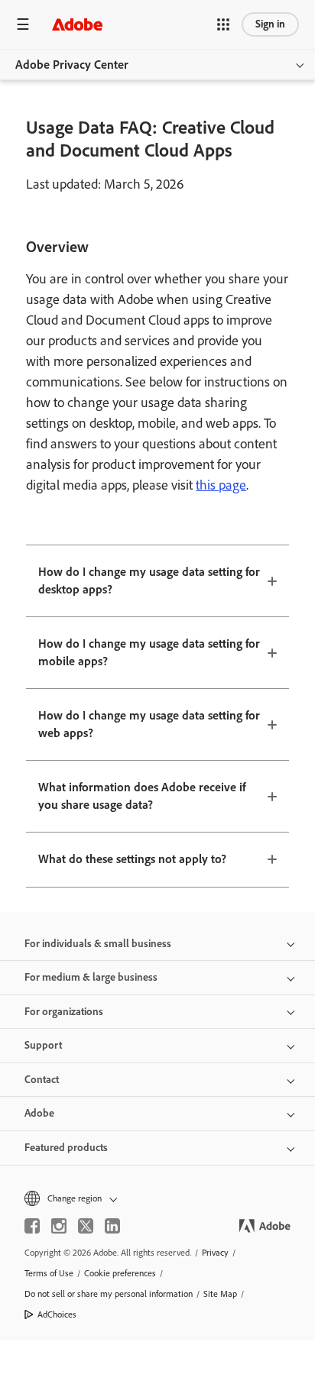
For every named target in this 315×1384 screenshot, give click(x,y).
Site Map (220, 1294)
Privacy (215, 1252)
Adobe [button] (39, 1113)
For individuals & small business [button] (97, 943)
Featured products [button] (66, 1147)
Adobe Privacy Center (71, 64)
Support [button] (43, 1045)
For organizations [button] (63, 1011)
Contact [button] (41, 1079)
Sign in (270, 24)
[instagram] (59, 1226)
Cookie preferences (120, 1273)
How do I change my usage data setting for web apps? (149, 724)
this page (221, 485)
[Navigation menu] (23, 24)
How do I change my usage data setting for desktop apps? (149, 580)
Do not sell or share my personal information (108, 1294)
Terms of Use (48, 1273)
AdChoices (56, 1314)
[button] (223, 24)
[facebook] (32, 1226)
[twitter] (85, 1226)
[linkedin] (112, 1226)
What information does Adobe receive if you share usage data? (141, 796)
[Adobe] (77, 24)
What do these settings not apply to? (132, 859)
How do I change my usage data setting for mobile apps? (149, 652)
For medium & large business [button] (91, 977)
